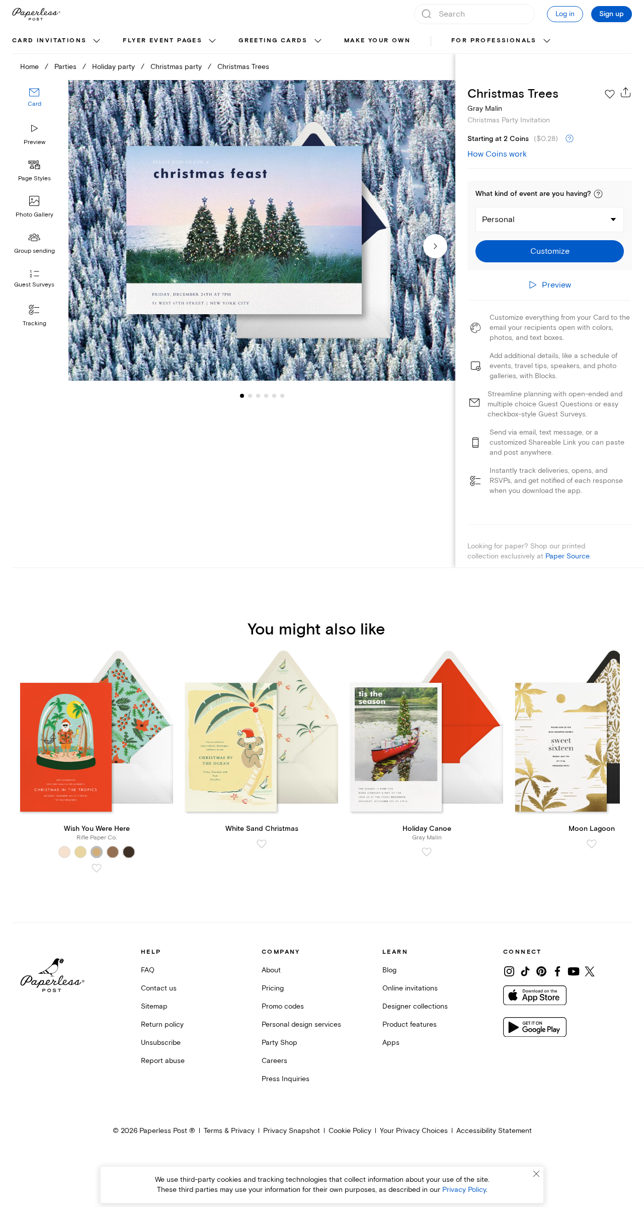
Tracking (34, 323)
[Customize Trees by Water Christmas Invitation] (261, 230)
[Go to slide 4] (258, 396)
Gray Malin (484, 108)
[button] (598, 194)
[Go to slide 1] (242, 396)
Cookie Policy (350, 1130)
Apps (390, 1042)
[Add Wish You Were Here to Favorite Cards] (97, 868)
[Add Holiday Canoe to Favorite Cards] (427, 852)
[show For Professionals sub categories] (547, 41)
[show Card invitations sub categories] (97, 41)
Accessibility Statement (494, 1130)
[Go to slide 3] (250, 396)
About (271, 970)
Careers (274, 1060)
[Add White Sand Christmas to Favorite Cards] (262, 844)
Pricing (273, 988)
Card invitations (49, 40)
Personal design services (301, 1024)
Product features (409, 1024)
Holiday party (113, 66)
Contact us (159, 988)
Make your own (377, 40)
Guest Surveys (34, 285)
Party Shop (279, 1042)
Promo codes (283, 1006)
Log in (565, 14)
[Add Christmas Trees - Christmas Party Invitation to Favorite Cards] (610, 94)
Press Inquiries (285, 1079)
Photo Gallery (34, 215)
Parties (65, 66)
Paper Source (567, 556)
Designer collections (415, 1006)
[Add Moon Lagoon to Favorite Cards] (592, 844)
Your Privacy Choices (414, 1130)
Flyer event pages (162, 40)
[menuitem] (57, 41)
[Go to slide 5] (266, 396)
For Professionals (494, 40)
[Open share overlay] (626, 92)
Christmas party (176, 66)
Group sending (34, 251)
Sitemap (154, 1006)
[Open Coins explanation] (569, 139)
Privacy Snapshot (291, 1130)
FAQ (147, 970)
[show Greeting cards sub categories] (318, 41)
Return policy (162, 1024)
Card (34, 104)
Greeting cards (273, 40)
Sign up (611, 14)
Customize (550, 251)
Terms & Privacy (229, 1130)
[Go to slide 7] (282, 396)
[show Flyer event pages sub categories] (212, 41)
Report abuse (163, 1060)
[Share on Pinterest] (541, 971)
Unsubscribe (161, 1042)
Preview (34, 142)
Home (29, 66)
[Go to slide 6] (274, 396)
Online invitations (410, 988)
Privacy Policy (464, 1189)
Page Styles (34, 178)
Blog (389, 970)
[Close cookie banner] (536, 1174)
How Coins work (497, 154)
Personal (498, 220)
